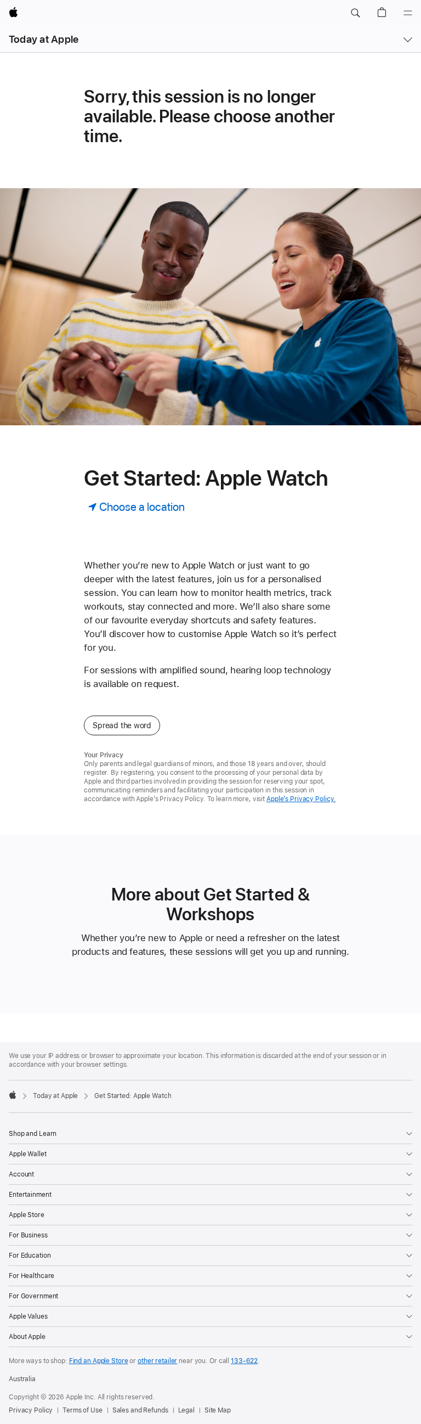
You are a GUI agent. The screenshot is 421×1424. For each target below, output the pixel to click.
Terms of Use (82, 1410)
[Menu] (408, 13)
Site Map (217, 1410)
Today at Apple (43, 39)
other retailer (157, 1361)
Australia (22, 1379)
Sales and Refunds (140, 1410)
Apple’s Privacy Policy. (300, 799)
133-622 (244, 1361)
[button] (355, 13)
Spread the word (122, 725)
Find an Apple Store (98, 1361)
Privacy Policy (31, 1410)
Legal (186, 1410)
